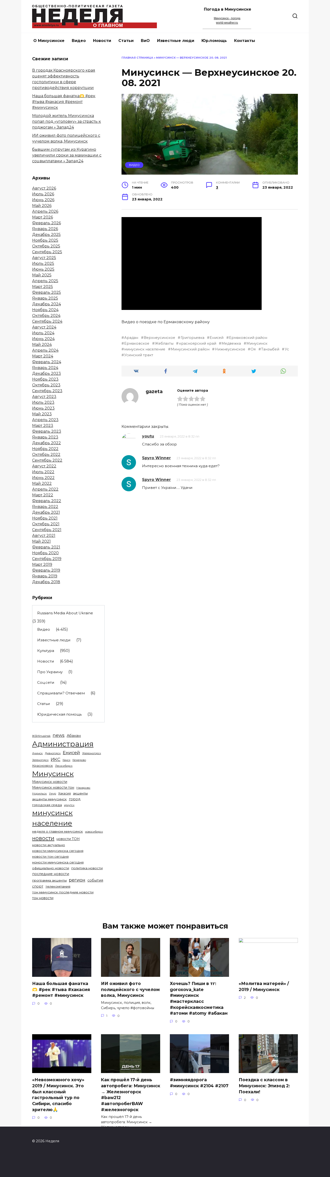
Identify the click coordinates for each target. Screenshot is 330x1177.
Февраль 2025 (46, 292)
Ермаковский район (248, 337)
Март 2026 (42, 217)
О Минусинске (49, 40)
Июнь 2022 (43, 477)
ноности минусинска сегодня (58, 862)
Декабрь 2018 (46, 582)
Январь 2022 (45, 506)
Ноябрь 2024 (45, 310)
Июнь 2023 (43, 408)
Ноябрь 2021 (44, 518)
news (59, 735)
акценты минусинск (49, 799)
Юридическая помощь (59, 714)
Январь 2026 (45, 228)
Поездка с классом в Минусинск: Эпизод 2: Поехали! (264, 1085)
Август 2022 (44, 466)
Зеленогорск (40, 760)
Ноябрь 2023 (45, 379)
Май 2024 (42, 344)
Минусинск (256, 343)
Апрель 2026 (45, 211)
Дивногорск (53, 753)
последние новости (50, 874)
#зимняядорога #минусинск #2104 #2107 (199, 1082)
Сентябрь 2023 (47, 391)
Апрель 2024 (45, 350)
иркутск (69, 805)
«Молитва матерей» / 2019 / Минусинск (264, 986)
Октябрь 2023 (46, 385)
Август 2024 (44, 327)
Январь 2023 (45, 437)
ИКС (55, 759)
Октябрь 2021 (45, 524)
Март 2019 (42, 564)
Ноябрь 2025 (45, 240)
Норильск (39, 793)
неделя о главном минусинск (57, 831)
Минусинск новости (49, 782)
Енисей (216, 337)
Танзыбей (270, 349)
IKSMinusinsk (41, 736)
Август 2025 (44, 257)
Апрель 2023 (45, 419)
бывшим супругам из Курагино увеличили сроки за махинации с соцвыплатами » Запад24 (66, 155)
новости (43, 838)
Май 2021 (41, 541)
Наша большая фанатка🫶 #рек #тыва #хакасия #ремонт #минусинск (63, 102)
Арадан (131, 337)
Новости (102, 40)
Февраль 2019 (46, 570)
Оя (253, 349)
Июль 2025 (43, 263)
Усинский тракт (138, 355)
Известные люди (175, 40)
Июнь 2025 (43, 269)
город (74, 799)
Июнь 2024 (43, 338)
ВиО (145, 40)
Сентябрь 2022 (47, 460)
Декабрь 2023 (46, 373)
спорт (37, 886)
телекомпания (57, 886)
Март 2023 (42, 425)
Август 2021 (43, 535)
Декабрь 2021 (46, 512)
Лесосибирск (63, 765)
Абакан (74, 735)
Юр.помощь (214, 40)
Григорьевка (192, 337)
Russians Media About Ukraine (65, 613)
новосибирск (94, 831)
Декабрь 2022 (46, 443)
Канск (66, 760)
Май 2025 (41, 275)
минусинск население (144, 349)
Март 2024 (42, 356)
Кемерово (79, 760)
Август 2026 (44, 188)
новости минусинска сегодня (57, 851)
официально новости (50, 868)
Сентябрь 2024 (47, 321)
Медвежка (231, 343)
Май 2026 (41, 205)
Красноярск (42, 765)
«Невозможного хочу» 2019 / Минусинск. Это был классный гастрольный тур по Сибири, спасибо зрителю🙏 (58, 1094)
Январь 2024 (45, 367)
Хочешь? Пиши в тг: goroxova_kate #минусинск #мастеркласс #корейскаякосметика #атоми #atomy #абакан (199, 998)
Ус (287, 349)
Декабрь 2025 (46, 234)
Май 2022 (42, 483)
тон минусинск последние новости (62, 892)
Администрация (62, 744)
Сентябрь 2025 (47, 252)
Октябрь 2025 (46, 246)
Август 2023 (44, 396)
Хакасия (64, 793)
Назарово (83, 787)
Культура (45, 650)
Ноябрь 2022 (45, 448)
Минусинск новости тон (53, 787)
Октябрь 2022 (46, 454)
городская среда (47, 805)
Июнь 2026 (43, 200)
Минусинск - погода (227, 18)
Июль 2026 (43, 194)
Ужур (52, 793)
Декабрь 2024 (46, 304)
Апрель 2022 (45, 489)
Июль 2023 (43, 402)
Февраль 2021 (46, 547)
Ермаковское (136, 343)
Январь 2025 (45, 298)
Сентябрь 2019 (46, 558)
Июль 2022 (43, 472)
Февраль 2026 (46, 223)
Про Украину (50, 672)
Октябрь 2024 (46, 315)
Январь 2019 (44, 576)
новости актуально (48, 845)
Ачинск (37, 753)
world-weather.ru (227, 22)
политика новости (87, 868)
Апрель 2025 (45, 281)
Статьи (126, 40)
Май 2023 (42, 414)
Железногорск (91, 753)
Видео (79, 40)
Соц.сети (45, 682)
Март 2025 (42, 286)
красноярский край (197, 343)
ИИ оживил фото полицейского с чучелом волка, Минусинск (130, 989)
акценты (80, 793)
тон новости (42, 898)
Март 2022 (42, 495)
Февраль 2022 (46, 501)
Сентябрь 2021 (46, 529)
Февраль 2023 (46, 431)
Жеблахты (164, 343)
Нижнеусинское (230, 349)
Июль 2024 (43, 333)
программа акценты (49, 880)
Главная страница (137, 57)
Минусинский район (190, 349)
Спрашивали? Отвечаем (61, 693)
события (95, 880)
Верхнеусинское (159, 337)
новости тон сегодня (50, 856)
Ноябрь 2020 (45, 553)
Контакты (244, 40)
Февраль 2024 (46, 362)
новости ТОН (68, 839)
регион (77, 880)
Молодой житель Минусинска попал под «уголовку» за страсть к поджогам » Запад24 (66, 121)
